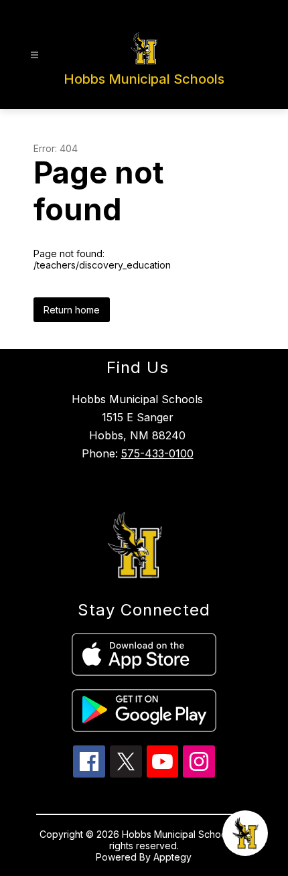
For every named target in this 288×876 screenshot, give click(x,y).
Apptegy (172, 857)
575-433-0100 (157, 453)
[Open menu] (34, 55)
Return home (72, 309)
